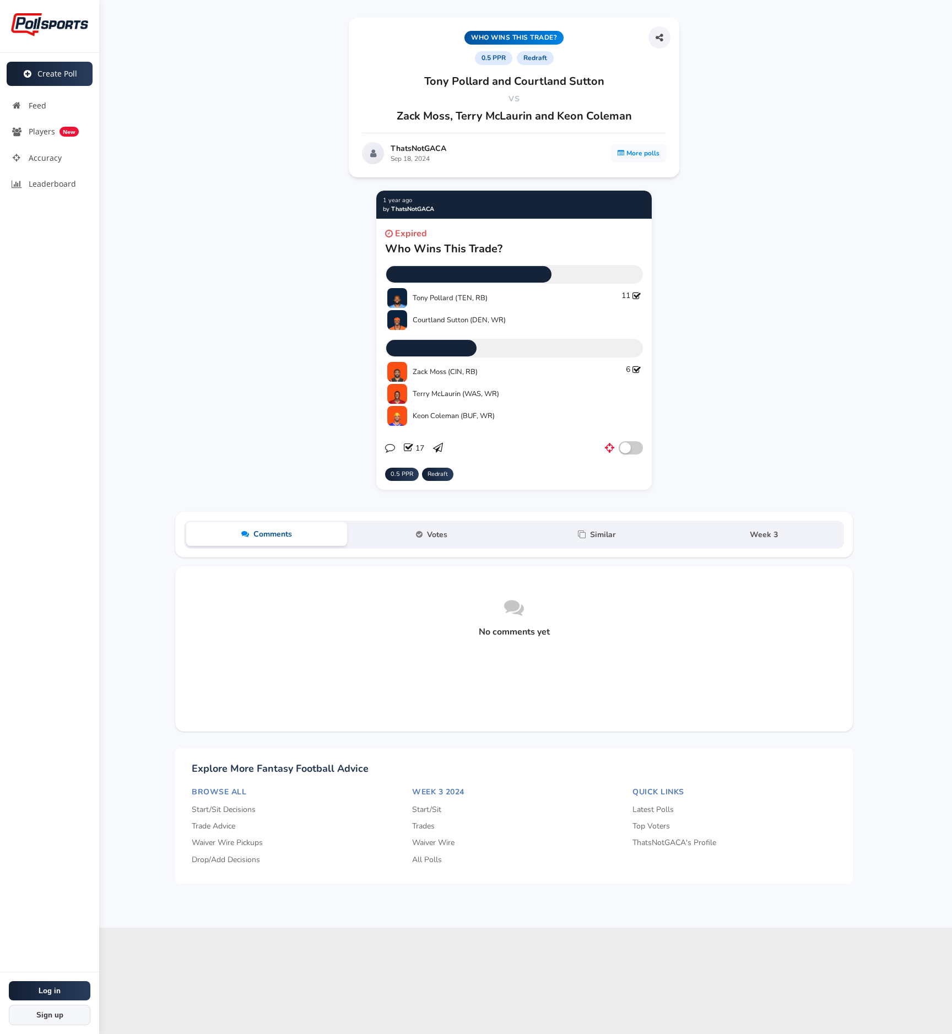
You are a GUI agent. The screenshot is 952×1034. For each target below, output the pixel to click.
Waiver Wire (433, 842)
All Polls (427, 859)
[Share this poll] (659, 37)
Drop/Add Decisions (226, 859)
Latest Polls (653, 809)
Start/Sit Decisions (224, 809)
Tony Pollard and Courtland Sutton (514, 81)
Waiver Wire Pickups (227, 842)
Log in (50, 991)
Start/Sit (426, 809)
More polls (642, 153)
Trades (423, 826)
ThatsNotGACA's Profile (674, 842)
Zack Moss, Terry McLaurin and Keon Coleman (514, 116)
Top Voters (651, 826)
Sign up (49, 1015)
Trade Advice (213, 826)
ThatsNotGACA (418, 148)
